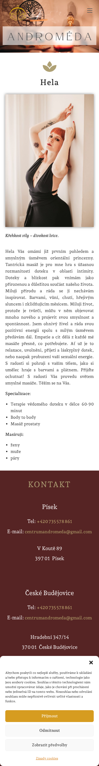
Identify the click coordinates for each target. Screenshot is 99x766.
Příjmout (49, 716)
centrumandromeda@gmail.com (58, 531)
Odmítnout (49, 730)
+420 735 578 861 (54, 521)
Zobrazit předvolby (49, 745)
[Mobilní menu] (91, 11)
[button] (91, 662)
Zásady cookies (47, 758)
